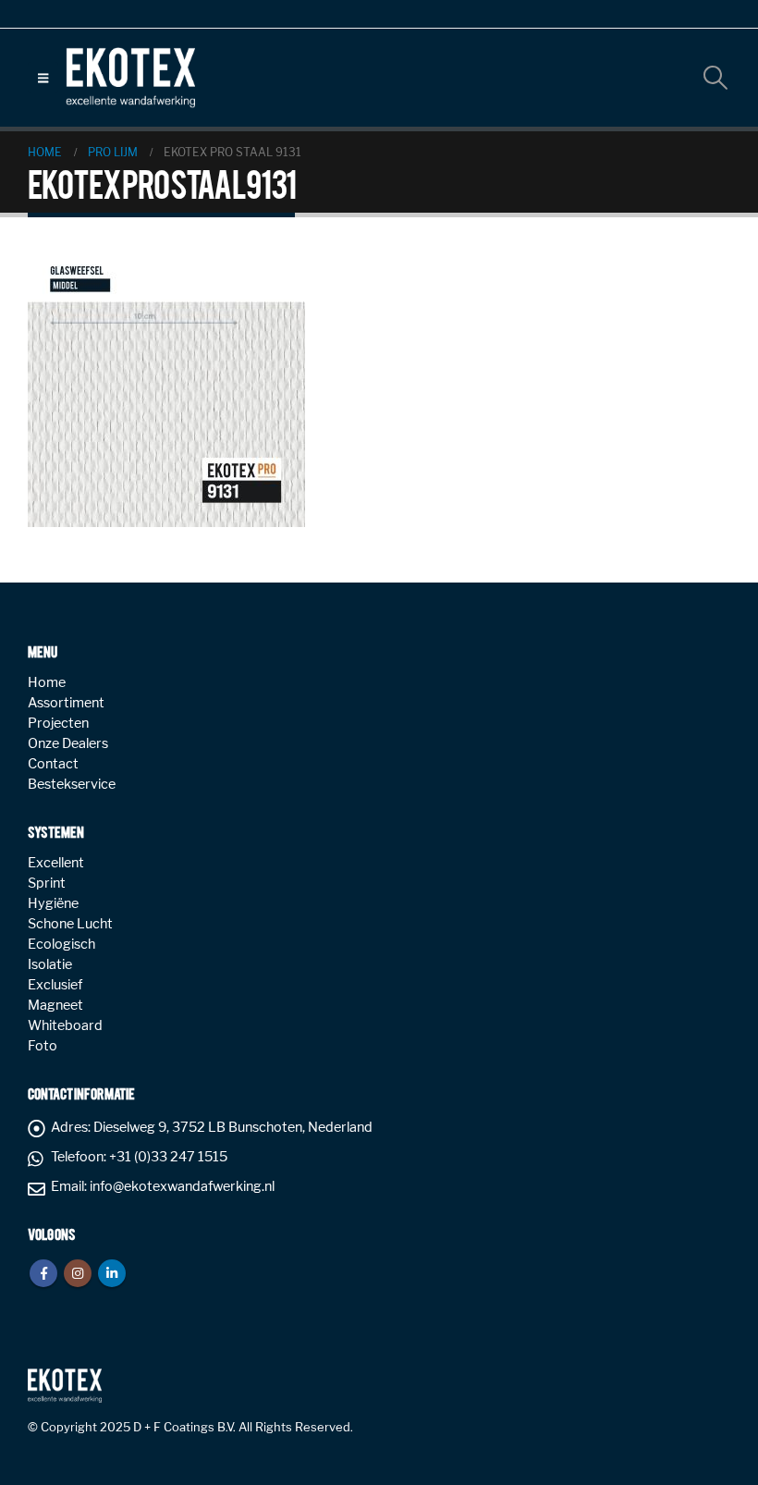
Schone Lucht (70, 923)
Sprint (47, 883)
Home (47, 682)
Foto (42, 1045)
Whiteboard (65, 1025)
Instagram (78, 1273)
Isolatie (50, 964)
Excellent (56, 862)
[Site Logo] (130, 77)
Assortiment (66, 702)
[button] (43, 77)
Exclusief (55, 984)
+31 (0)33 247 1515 (168, 1156)
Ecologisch (61, 944)
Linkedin (112, 1273)
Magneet (55, 1005)
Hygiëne (53, 903)
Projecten (58, 723)
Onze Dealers (68, 743)
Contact (53, 763)
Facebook (43, 1273)
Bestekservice (72, 784)
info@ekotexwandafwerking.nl (182, 1186)
